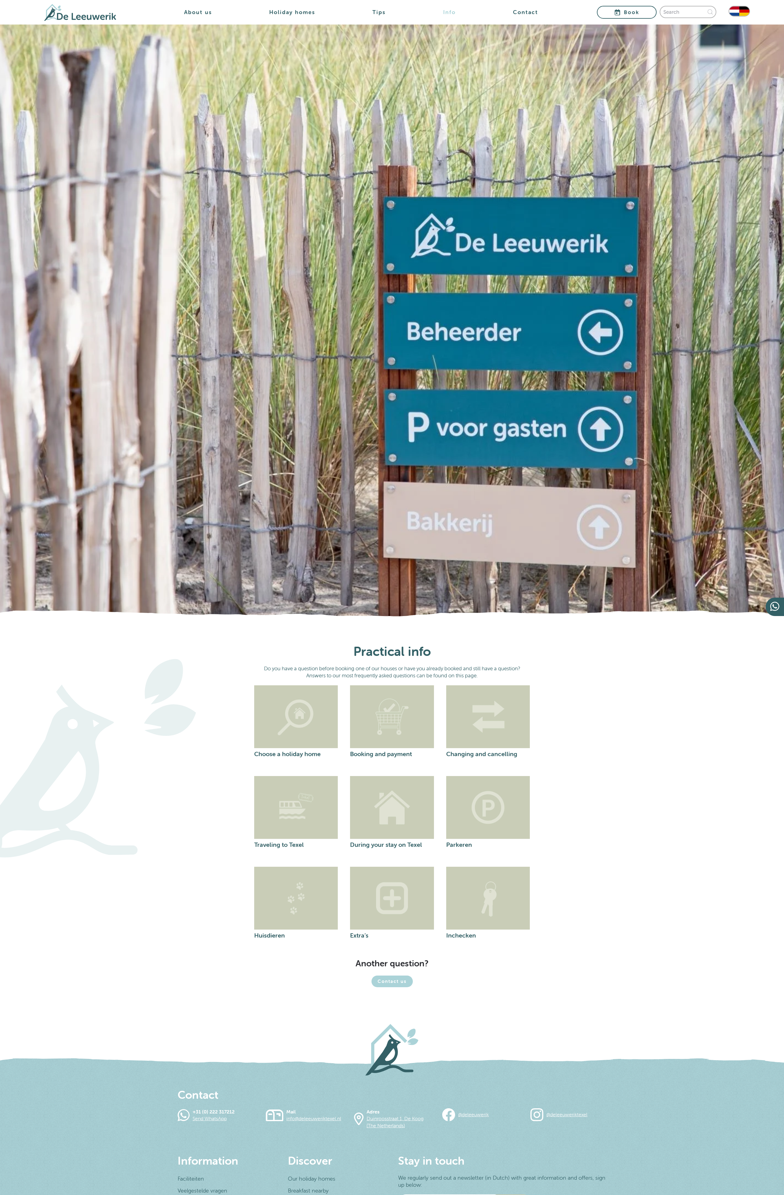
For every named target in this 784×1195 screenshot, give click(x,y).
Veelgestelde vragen (202, 1190)
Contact (525, 12)
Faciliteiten (191, 1178)
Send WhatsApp (210, 1118)
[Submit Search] (711, 12)
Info (449, 12)
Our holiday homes (311, 1178)
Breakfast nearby (308, 1190)
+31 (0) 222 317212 (214, 1112)
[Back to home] (80, 12)
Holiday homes (292, 12)
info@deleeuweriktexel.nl (313, 1118)
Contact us (392, 981)
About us (198, 12)
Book (631, 12)
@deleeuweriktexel (566, 1114)
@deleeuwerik (473, 1114)
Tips (379, 12)
